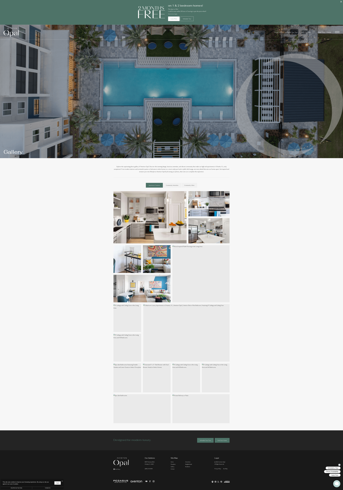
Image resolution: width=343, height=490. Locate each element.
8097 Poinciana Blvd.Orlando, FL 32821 (150, 463)
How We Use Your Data (16, 488)
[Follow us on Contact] (146, 481)
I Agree (57, 483)
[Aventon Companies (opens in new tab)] (136, 481)
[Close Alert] (341, 2)
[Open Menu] (337, 32)
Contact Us (47, 488)
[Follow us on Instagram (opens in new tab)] (153, 481)
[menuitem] (176, 462)
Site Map (225, 468)
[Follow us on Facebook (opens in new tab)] (150, 481)
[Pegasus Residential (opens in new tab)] (120, 481)
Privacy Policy (217, 468)
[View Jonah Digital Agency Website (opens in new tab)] (227, 481)
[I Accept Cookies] (62, 481)
